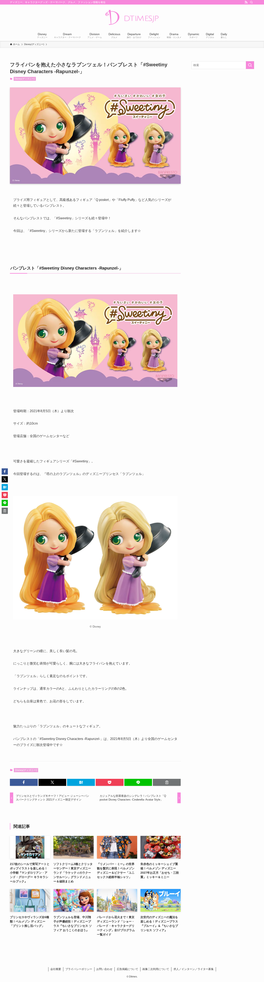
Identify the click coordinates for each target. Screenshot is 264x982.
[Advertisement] (222, 102)
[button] (24, 782)
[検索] (251, 2)
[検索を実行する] (250, 65)
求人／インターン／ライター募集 (193, 969)
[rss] (246, 2)
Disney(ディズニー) (25, 79)
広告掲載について (127, 969)
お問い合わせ (104, 969)
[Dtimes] (132, 18)
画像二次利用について (155, 969)
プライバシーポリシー (78, 969)
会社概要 (55, 969)
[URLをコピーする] (167, 782)
